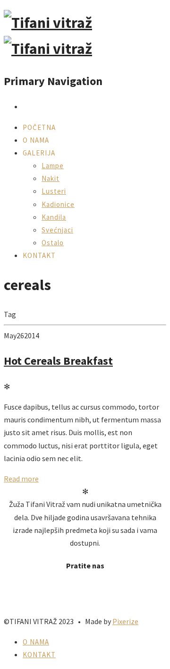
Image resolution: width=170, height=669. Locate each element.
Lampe (53, 165)
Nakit (51, 178)
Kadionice (58, 204)
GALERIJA (39, 152)
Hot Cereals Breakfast (58, 360)
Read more (21, 478)
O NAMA (36, 140)
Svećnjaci (57, 229)
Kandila (54, 217)
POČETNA (39, 127)
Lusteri (54, 191)
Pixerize (125, 621)
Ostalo (53, 242)
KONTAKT (39, 255)
